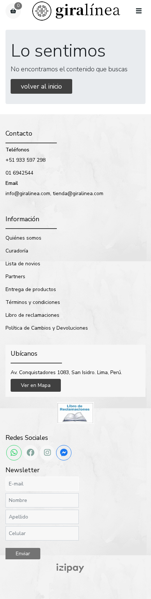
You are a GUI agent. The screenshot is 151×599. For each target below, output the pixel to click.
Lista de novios (22, 263)
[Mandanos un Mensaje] (63, 452)
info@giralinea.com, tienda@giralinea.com (54, 193)
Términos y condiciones (32, 302)
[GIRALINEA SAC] (76, 11)
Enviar (23, 553)
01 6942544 (19, 172)
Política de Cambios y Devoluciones (46, 327)
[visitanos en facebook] (30, 452)
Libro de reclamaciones (32, 315)
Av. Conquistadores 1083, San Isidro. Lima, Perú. (66, 372)
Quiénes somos (23, 237)
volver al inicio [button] (41, 86)
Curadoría (16, 250)
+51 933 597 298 (25, 160)
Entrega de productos (30, 289)
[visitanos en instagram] (47, 452)
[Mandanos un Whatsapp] (14, 452)
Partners (15, 276)
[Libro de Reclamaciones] (75, 412)
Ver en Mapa (36, 385)
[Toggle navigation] (139, 11)
